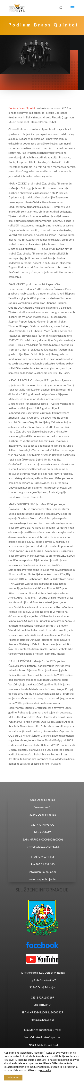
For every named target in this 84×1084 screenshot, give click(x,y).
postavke (45, 1070)
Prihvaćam (13, 1077)
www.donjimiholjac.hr (42, 879)
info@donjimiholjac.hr (42, 871)
